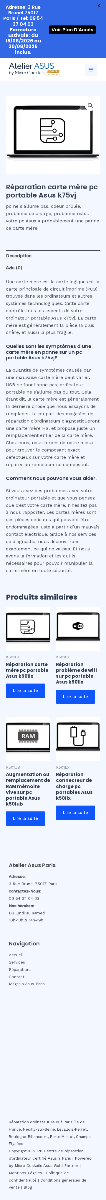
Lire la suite (25, 690)
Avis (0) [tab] (14, 267)
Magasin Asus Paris (27, 983)
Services (17, 962)
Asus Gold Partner (60, 1165)
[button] (90, 105)
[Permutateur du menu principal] (91, 69)
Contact (16, 976)
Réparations (20, 969)
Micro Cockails (28, 1165)
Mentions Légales (25, 1173)
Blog (28, 1187)
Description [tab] (19, 255)
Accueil (16, 954)
